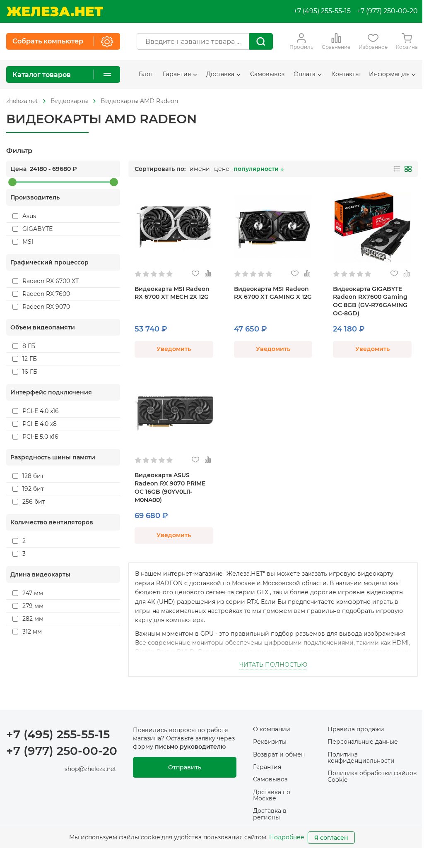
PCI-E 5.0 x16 (40, 436)
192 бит (33, 488)
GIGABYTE (37, 229)
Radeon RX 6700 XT (50, 281)
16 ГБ (29, 371)
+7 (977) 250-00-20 (387, 11)
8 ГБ (28, 346)
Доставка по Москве (271, 795)
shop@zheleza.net (90, 769)
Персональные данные (363, 741)
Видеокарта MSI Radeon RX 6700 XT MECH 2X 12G (172, 293)
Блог (146, 74)
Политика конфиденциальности (361, 757)
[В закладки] (195, 274)
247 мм (32, 593)
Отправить (184, 767)
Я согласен (331, 837)
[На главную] (54, 11)
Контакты (345, 74)
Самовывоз (267, 74)
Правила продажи (356, 729)
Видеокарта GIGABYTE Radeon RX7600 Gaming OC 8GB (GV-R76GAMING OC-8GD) (370, 301)
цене (221, 169)
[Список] (396, 169)
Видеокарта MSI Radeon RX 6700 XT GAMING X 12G (273, 293)
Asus (29, 216)
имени (200, 169)
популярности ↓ (259, 169)
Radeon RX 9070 (46, 306)
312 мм (32, 631)
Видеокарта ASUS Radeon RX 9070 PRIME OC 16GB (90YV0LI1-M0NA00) (170, 487)
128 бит (33, 476)
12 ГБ (29, 359)
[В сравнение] (208, 274)
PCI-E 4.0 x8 (39, 424)
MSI (27, 241)
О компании (271, 729)
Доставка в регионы (270, 814)
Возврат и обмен (279, 754)
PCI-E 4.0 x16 (40, 411)
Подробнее (286, 837)
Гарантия (267, 767)
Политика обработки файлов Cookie (372, 776)
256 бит (33, 501)
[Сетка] (408, 169)
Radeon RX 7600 (46, 294)
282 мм (32, 618)
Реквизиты (270, 741)
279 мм (32, 606)
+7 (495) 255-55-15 (322, 11)
